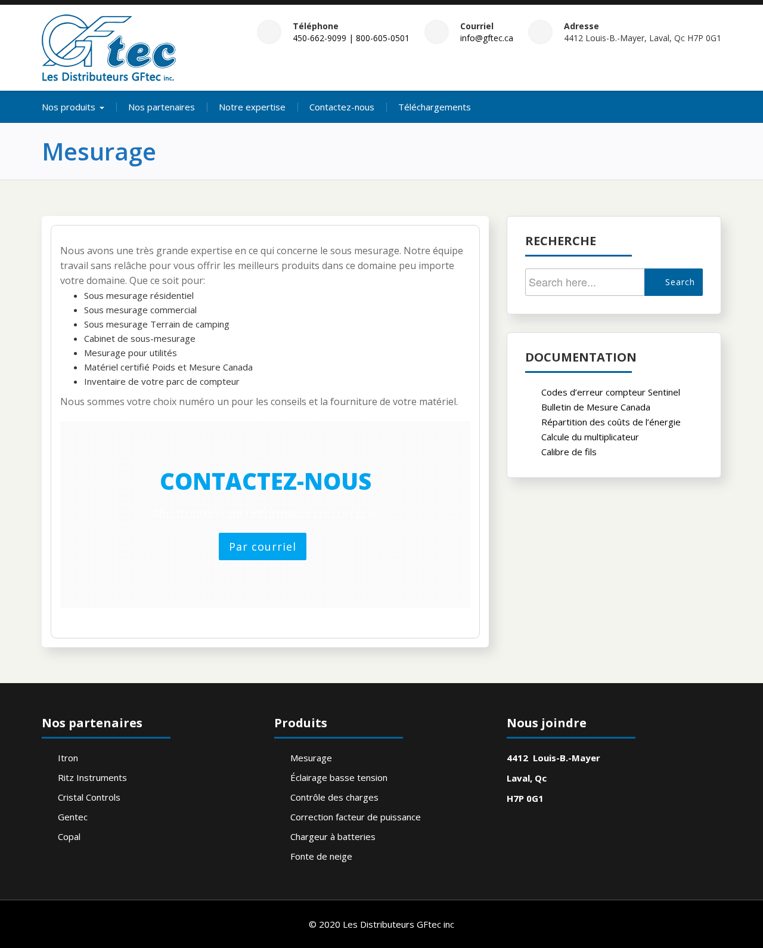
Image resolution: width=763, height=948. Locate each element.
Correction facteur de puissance (355, 817)
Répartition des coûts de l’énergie (611, 422)
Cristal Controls (89, 797)
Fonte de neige (321, 856)
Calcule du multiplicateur (590, 437)
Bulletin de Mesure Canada (595, 407)
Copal (69, 836)
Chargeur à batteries (333, 836)
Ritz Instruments (92, 777)
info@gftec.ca (486, 38)
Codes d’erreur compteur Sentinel (610, 392)
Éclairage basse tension (338, 777)
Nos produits (68, 107)
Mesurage (311, 758)
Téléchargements (434, 107)
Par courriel (262, 546)
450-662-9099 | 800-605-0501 (351, 38)
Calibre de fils (569, 452)
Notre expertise (252, 107)
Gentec (73, 817)
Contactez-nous (341, 107)
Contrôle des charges (334, 797)
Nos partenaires (161, 107)
